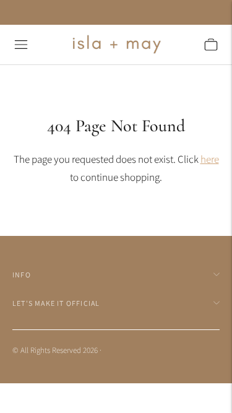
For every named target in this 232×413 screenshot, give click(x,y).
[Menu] (21, 44)
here (209, 159)
